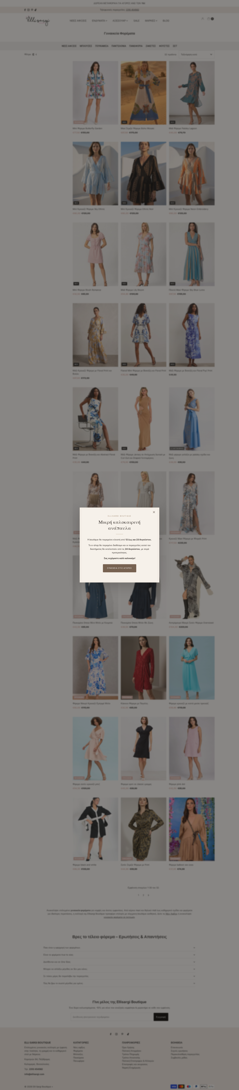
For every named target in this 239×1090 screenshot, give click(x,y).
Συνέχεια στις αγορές (119, 568)
